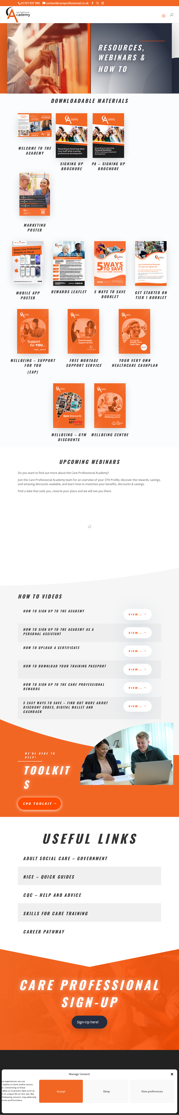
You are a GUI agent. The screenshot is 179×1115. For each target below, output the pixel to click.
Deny (106, 1091)
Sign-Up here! (88, 1022)
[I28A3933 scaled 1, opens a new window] (126, 784)
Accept (61, 1091)
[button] (172, 1074)
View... (136, 614)
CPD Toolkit (37, 803)
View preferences (152, 1091)
